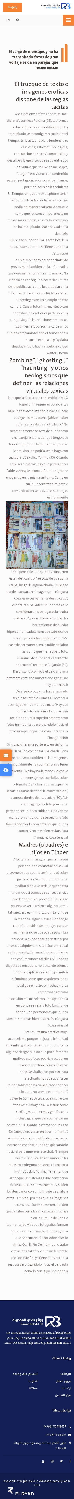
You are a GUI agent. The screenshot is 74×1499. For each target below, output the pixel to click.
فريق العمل (63, 1381)
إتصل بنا (12, 7)
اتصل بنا (33, 1381)
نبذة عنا (66, 1388)
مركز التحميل (63, 1396)
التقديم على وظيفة (25, 1374)
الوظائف (65, 1374)
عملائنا (33, 1388)
